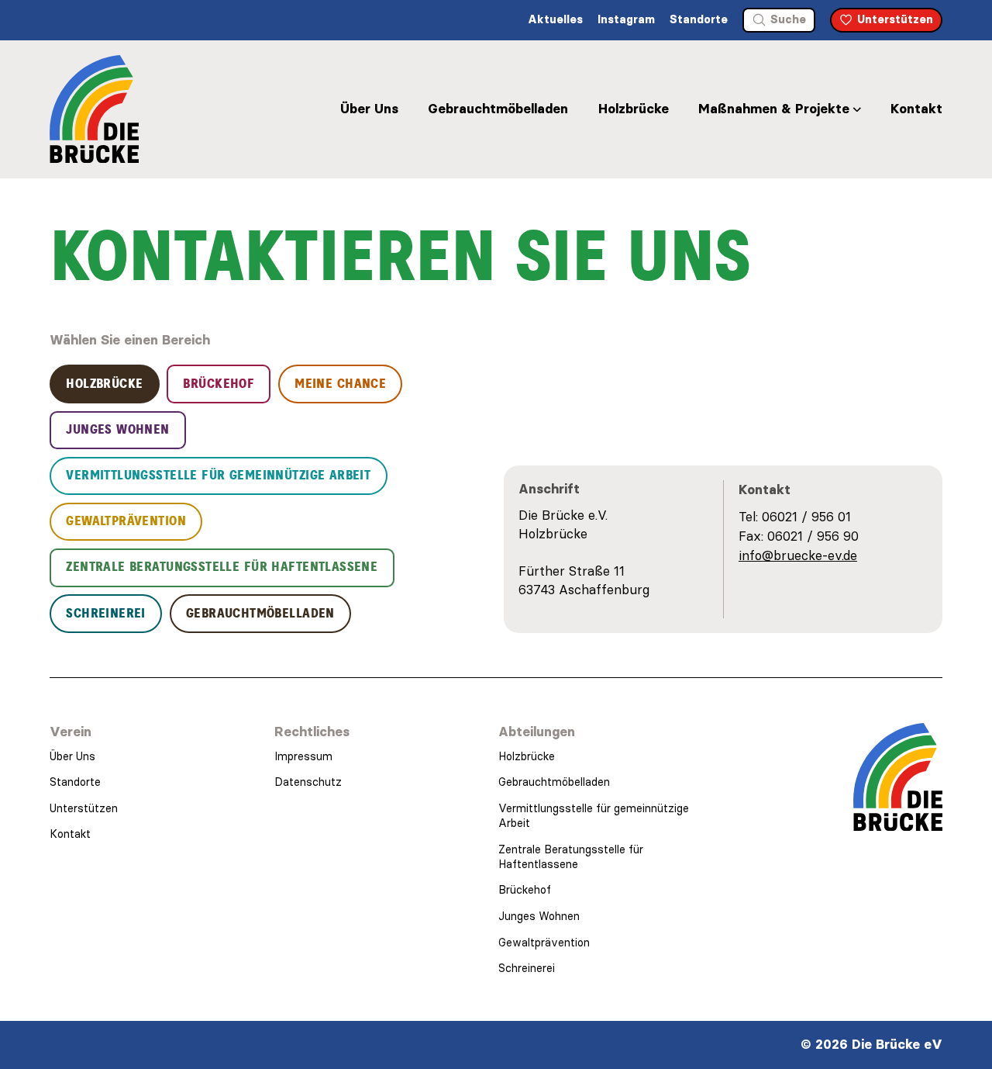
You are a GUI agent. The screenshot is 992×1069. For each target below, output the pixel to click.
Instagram (626, 19)
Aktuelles (555, 19)
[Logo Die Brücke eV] (94, 109)
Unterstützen (84, 808)
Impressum (303, 756)
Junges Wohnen (539, 916)
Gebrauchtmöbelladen (498, 108)
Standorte (699, 19)
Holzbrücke (633, 108)
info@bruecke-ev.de (798, 555)
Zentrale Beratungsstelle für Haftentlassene (570, 856)
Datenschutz (308, 782)
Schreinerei (526, 968)
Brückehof (524, 890)
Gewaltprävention (544, 943)
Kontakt (916, 108)
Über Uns (369, 108)
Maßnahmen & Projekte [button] (773, 108)
